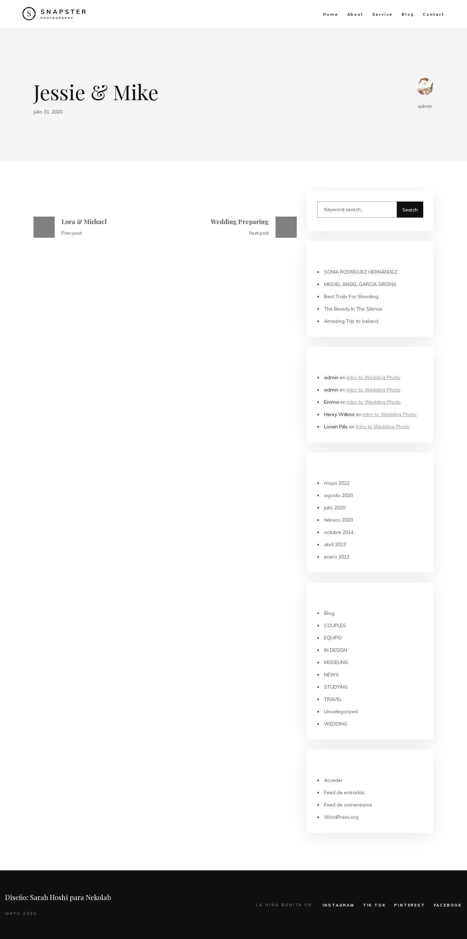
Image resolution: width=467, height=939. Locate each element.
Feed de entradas (344, 792)
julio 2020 (334, 508)
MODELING (336, 662)
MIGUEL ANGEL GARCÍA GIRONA (360, 284)
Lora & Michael (84, 222)
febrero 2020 (338, 520)
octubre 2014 (338, 532)
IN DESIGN (335, 650)
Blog (408, 14)
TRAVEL (333, 699)
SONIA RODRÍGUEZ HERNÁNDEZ (360, 272)
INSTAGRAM (339, 905)
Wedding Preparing (240, 222)
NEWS (331, 675)
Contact (433, 14)
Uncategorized (341, 711)
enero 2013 (336, 557)
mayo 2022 (336, 483)
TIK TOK (374, 905)
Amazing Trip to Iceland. (351, 321)
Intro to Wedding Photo (373, 377)
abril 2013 (335, 544)
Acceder (333, 780)
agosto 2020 (338, 495)
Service (382, 14)
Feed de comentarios (348, 805)
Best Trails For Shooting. (351, 296)
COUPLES (335, 625)
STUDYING (336, 687)
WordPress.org (341, 817)
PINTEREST (409, 905)
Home (330, 14)
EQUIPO (333, 638)
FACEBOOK (448, 905)
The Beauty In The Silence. (353, 309)
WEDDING (335, 724)
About (355, 14)
